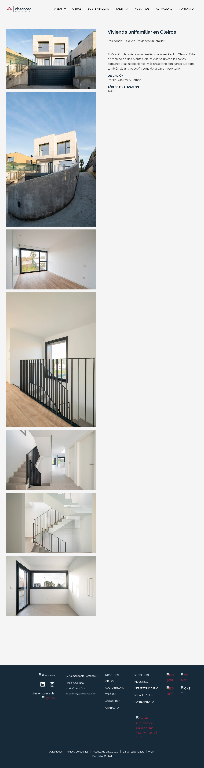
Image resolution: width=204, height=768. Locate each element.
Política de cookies (77, 751)
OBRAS (76, 8)
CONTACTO (186, 8)
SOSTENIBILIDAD (98, 8)
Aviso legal (55, 751)
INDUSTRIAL (141, 681)
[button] (64, 9)
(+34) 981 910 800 (75, 688)
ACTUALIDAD (164, 8)
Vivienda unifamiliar (151, 41)
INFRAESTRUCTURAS (146, 688)
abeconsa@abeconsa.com (81, 693)
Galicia (130, 41)
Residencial (115, 41)
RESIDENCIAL (142, 675)
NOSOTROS (142, 8)
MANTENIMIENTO (144, 701)
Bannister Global (102, 756)
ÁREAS (58, 8)
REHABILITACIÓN (144, 695)
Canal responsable (133, 751)
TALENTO (122, 8)
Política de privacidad (105, 751)
